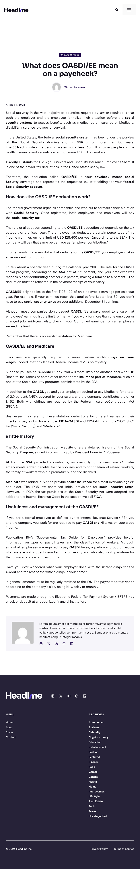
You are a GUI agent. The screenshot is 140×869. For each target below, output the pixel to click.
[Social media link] (41, 643)
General (93, 776)
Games (93, 771)
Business (94, 727)
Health (93, 781)
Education (95, 742)
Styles (9, 732)
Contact (11, 737)
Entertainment (97, 747)
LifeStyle (94, 796)
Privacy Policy (99, 849)
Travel (92, 811)
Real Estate (96, 801)
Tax (63, 537)
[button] (116, 9)
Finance (93, 762)
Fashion (93, 752)
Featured (94, 757)
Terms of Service (124, 849)
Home (9, 722)
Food (92, 767)
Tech (91, 806)
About (9, 727)
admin (81, 87)
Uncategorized (70, 55)
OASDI (129, 267)
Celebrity (94, 732)
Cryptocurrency (98, 737)
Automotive (96, 722)
